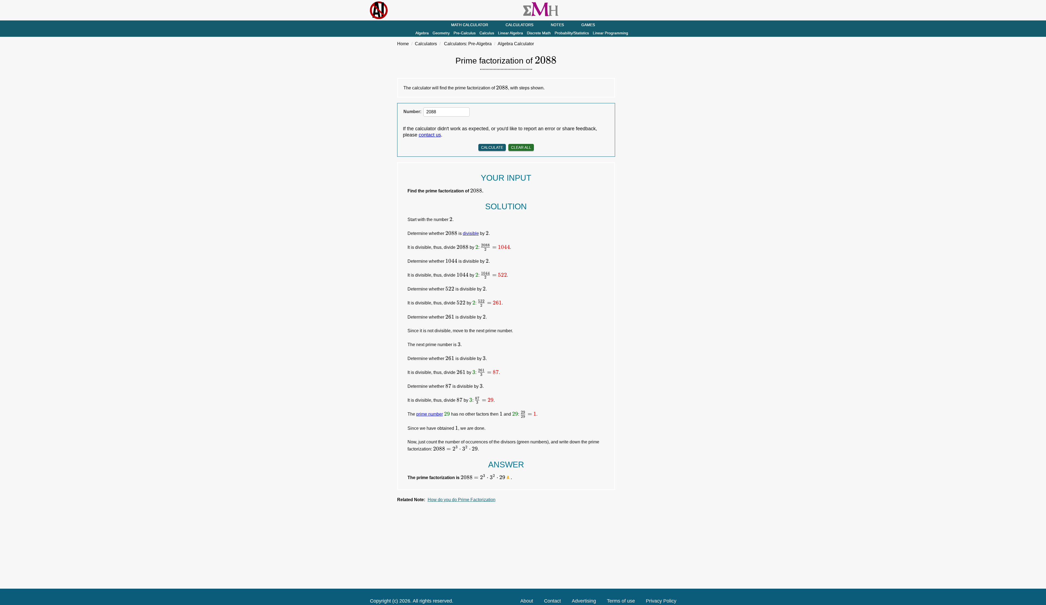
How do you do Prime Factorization (461, 499)
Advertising (584, 601)
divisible (471, 233)
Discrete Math (539, 33)
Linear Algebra (510, 33)
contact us (430, 135)
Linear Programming (610, 33)
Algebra (422, 33)
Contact (552, 601)
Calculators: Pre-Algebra (468, 43)
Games (588, 25)
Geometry (441, 33)
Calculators (519, 25)
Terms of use (621, 601)
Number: (412, 111)
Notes (557, 25)
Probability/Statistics (572, 33)
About (526, 601)
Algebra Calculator (516, 43)
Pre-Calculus (465, 33)
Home (403, 43)
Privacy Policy (661, 601)
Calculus (486, 33)
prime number (429, 414)
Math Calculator (469, 25)
